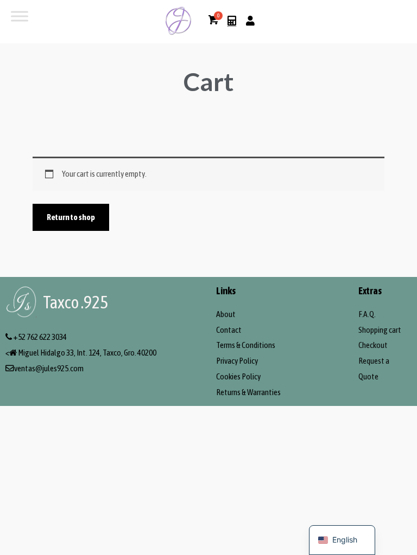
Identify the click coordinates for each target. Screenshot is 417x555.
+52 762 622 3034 (40, 336)
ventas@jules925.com (49, 368)
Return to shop (71, 217)
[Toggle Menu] (19, 16)
